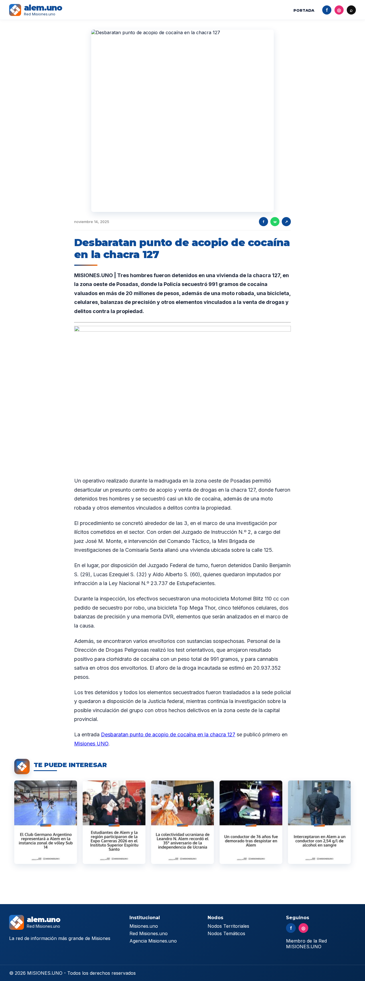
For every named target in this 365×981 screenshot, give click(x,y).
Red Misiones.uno (148, 933)
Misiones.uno (143, 926)
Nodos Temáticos (226, 933)
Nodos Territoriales (228, 926)
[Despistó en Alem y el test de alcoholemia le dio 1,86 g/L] (251, 822)
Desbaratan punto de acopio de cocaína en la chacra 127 (168, 734)
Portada (303, 10)
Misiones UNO (91, 744)
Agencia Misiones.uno (153, 941)
